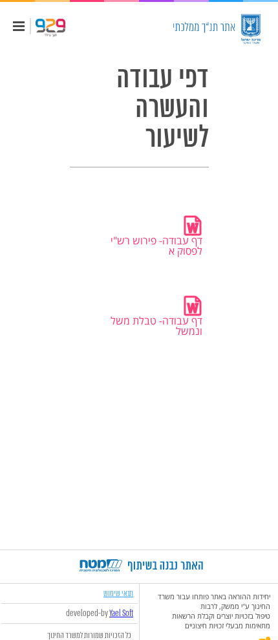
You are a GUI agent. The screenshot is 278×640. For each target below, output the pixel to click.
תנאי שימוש (118, 593)
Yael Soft (121, 613)
